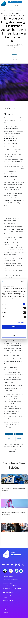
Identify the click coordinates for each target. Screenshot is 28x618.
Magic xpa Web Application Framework (12, 588)
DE (17, 5)
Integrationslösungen (8, 576)
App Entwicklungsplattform (9, 583)
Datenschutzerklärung (8, 600)
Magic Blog (9, 107)
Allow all (14, 326)
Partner (4, 609)
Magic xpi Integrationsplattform (10, 579)
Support (5, 606)
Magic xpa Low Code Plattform (10, 585)
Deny (14, 335)
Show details (21, 322)
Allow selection (14, 331)
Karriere (5, 597)
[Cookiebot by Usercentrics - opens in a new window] (20, 281)
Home (5, 107)
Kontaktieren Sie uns (15, 1)
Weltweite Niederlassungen (9, 602)
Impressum (5, 612)
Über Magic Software (8, 592)
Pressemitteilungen (7, 595)
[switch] (24, 308)
